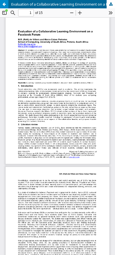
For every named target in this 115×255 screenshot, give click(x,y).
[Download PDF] (111, 4)
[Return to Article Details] (4, 4)
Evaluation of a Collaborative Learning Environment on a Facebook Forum (63, 4)
